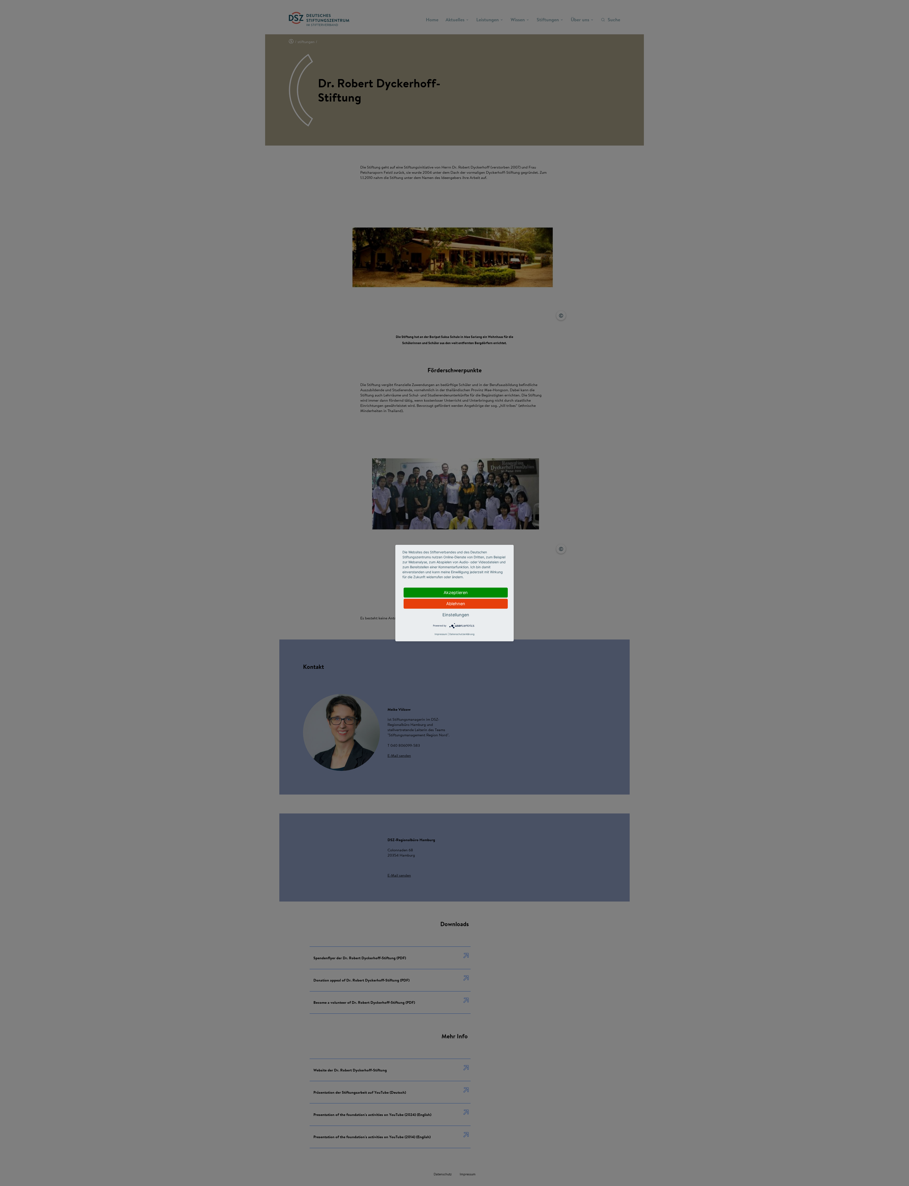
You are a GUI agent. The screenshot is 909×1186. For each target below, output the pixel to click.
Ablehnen (455, 603)
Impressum (441, 634)
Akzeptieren (456, 592)
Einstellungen (455, 614)
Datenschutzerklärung (461, 634)
